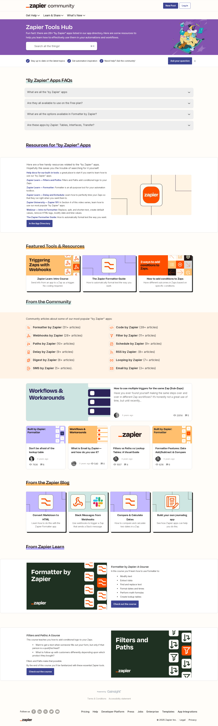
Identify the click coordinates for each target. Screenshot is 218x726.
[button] (170, 6)
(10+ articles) (54, 343)
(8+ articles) (135, 352)
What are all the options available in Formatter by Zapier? (62, 114)
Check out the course (124, 604)
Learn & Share (52, 15)
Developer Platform (112, 711)
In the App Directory (39, 223)
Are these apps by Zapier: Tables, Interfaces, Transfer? (60, 125)
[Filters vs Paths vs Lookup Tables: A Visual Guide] (130, 447)
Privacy (192, 720)
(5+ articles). (53, 368)
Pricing (85, 711)
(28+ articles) (57, 335)
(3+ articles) (136, 368)
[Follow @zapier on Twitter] (51, 711)
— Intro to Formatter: (47, 209)
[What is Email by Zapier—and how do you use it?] (88, 447)
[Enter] (29, 46)
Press (131, 711)
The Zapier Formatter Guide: (42, 217)
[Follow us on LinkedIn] (39, 711)
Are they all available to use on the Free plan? (55, 103)
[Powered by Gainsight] (109, 692)
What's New (74, 15)
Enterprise (153, 711)
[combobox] (61, 46)
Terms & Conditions (96, 698)
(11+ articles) (136, 335)
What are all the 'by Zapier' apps (47, 92)
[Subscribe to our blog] (45, 711)
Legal (183, 720)
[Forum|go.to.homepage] (51, 6)
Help (95, 711)
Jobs (140, 711)
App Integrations (187, 711)
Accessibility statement (120, 698)
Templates (168, 711)
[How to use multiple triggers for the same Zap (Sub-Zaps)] (109, 402)
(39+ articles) (137, 327)
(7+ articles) (138, 360)
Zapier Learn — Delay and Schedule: (46, 195)
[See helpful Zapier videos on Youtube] (57, 711)
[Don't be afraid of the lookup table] (46, 447)
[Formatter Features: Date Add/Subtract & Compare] (172, 447)
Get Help (31, 15)
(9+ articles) (139, 343)
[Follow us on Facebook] (33, 711)
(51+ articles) (57, 327)
